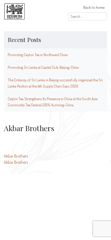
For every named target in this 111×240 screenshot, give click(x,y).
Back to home (94, 7)
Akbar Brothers (16, 156)
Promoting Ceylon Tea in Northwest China (38, 54)
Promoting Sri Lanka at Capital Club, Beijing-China (43, 67)
